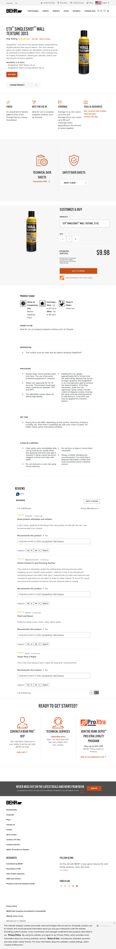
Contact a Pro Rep (48, 3)
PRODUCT (64, 217)
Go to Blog (64, 870)
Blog (90, 3)
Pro (16, 3)
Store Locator (11, 834)
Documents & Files (13, 869)
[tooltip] (20, 494)
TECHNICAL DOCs (90, 11)
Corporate (10, 815)
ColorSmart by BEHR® (14, 864)
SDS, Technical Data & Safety (95, 111)
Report (45, 550)
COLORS (66, 11)
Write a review (44, 39)
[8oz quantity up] (76, 239)
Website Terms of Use (14, 916)
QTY (61, 234)
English (106, 2)
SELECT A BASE (69, 183)
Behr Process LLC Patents (16, 921)
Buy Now (12, 74)
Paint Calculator (90, 114)
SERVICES (45, 11)
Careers (9, 829)
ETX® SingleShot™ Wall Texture (50, 541)
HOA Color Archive (13, 878)
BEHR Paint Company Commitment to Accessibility (26, 911)
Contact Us (10, 824)
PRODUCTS (56, 11)
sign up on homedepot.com (92, 757)
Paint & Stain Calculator (15, 874)
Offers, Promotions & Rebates (17, 849)
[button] (103, 926)
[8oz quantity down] (62, 239)
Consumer (9, 3)
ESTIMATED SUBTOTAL (64, 252)
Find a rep (21, 752)
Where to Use (26, 326)
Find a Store (62, 3)
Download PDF (40, 181)
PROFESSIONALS (33, 11)
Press (8, 819)
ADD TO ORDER (78, 271)
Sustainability (11, 810)
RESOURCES (77, 11)
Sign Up (94, 788)
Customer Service (77, 3)
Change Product (17, 85)
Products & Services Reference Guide (20, 883)
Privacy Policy (11, 906)
